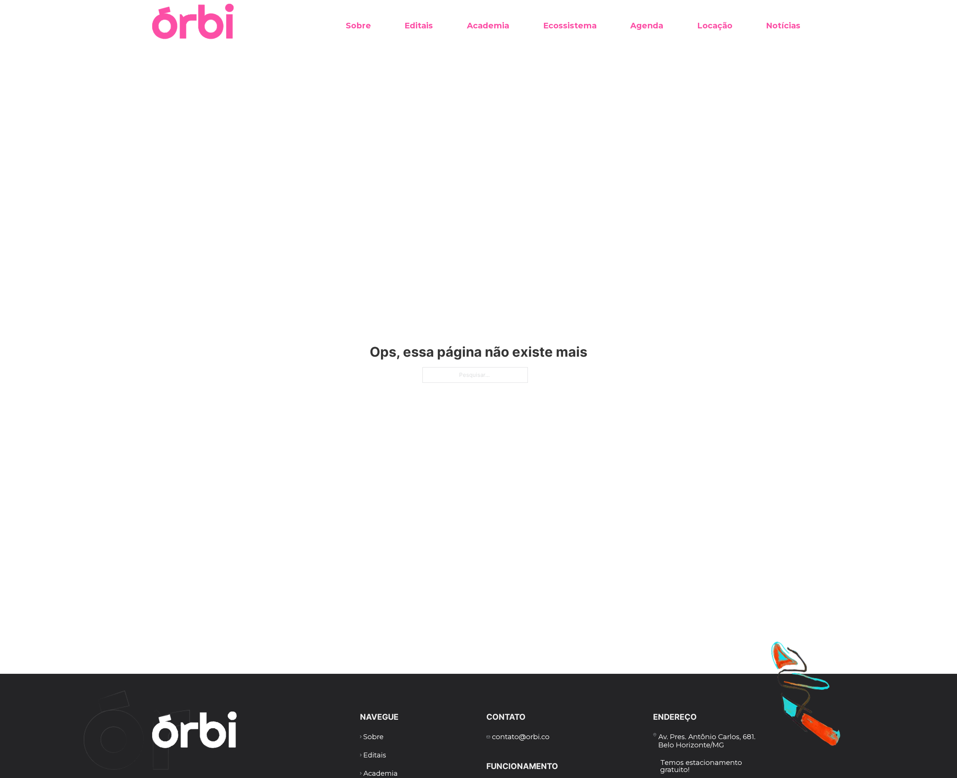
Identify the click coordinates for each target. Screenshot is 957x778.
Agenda (646, 25)
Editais (418, 25)
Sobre (358, 25)
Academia (488, 25)
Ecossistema (570, 25)
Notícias (783, 25)
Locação (714, 25)
